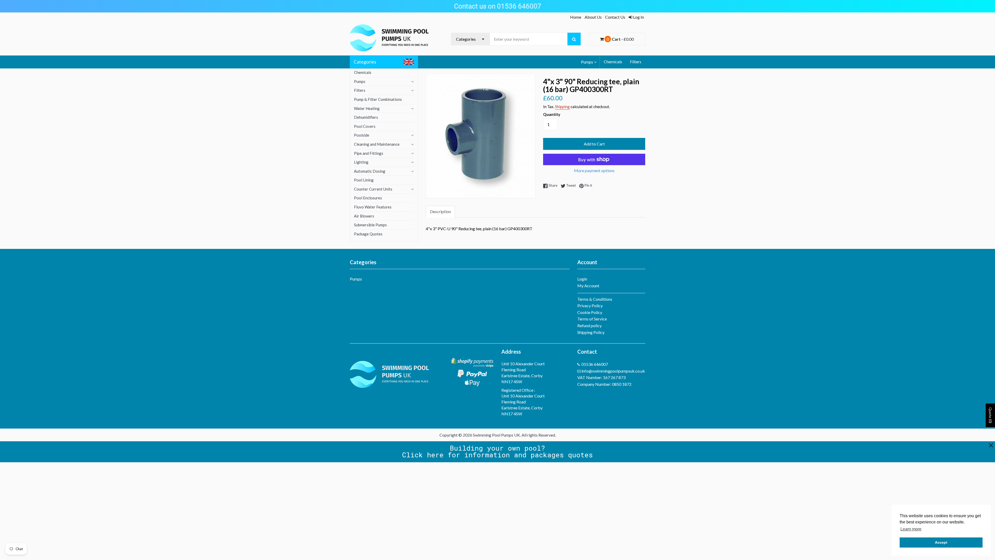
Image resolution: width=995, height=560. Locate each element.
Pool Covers (364, 126)
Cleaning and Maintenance (377, 144)
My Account (588, 285)
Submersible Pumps (370, 224)
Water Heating (367, 108)
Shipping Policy (591, 332)
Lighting (361, 162)
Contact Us (615, 17)
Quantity (551, 114)
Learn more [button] (910, 529)
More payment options (594, 170)
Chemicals (613, 61)
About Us (593, 17)
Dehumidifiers (366, 117)
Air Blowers (364, 216)
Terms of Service (592, 318)
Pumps (587, 61)
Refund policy (589, 325)
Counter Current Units (373, 189)
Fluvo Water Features (373, 207)
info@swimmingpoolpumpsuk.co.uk (613, 370)
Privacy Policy (590, 305)
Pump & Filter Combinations (378, 99)
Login (582, 278)
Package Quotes (368, 234)
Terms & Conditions (594, 299)
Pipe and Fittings (368, 153)
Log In (638, 17)
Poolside (361, 135)
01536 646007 (594, 364)
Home (575, 17)
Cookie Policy (589, 312)
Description (440, 211)
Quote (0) (990, 415)
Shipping (562, 106)
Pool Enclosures (368, 197)
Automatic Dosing (369, 171)
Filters (635, 61)
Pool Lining (364, 180)
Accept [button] (941, 542)
